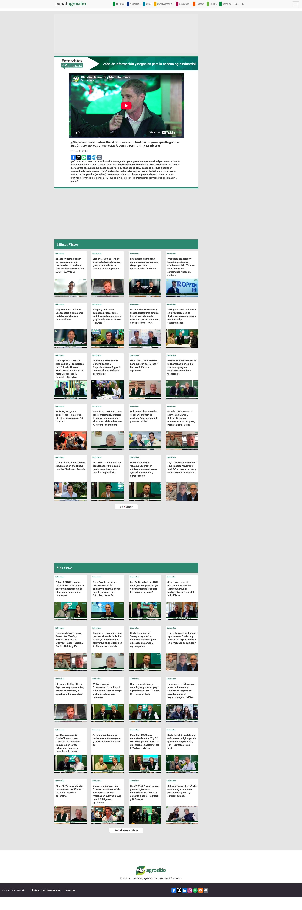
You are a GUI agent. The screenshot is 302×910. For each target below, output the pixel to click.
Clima (149, 4)
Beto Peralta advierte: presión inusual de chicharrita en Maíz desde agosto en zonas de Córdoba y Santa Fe (106, 589)
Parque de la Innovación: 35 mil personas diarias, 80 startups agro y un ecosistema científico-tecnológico (182, 367)
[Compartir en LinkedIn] (89, 157)
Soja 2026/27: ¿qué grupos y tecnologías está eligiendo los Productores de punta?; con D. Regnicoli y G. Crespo (144, 793)
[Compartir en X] (78, 157)
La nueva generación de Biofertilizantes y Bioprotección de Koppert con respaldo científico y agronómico (106, 367)
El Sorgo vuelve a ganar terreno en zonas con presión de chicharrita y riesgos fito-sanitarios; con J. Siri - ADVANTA (70, 265)
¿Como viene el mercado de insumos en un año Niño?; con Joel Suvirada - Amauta (70, 466)
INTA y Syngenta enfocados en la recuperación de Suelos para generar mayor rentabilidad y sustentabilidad (181, 316)
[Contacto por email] (206, 890)
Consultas (70, 890)
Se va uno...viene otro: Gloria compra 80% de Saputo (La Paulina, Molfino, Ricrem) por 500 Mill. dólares (180, 589)
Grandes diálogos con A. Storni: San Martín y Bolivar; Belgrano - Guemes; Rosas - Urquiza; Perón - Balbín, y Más (181, 418)
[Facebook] (173, 890)
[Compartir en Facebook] (73, 157)
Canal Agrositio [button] (164, 4)
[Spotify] (195, 890)
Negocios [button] (134, 4)
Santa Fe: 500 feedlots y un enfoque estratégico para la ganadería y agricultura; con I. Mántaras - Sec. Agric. (181, 742)
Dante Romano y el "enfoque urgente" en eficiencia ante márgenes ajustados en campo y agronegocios (143, 469)
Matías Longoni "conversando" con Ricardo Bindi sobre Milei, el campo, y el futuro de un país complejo (107, 691)
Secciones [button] (184, 4)
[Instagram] (189, 890)
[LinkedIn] (184, 890)
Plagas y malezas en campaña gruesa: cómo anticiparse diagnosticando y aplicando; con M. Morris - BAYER (107, 316)
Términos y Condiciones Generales (46, 890)
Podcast (200, 4)
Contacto (227, 4)
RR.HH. (213, 4)
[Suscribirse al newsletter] (200, 890)
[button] (237, 4)
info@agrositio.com (147, 878)
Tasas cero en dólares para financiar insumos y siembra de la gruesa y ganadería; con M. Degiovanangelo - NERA (181, 691)
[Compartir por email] (99, 157)
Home (121, 4)
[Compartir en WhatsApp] (83, 157)
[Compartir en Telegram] (94, 157)
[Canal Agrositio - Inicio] (71, 4)
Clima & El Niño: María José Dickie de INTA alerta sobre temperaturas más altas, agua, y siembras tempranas (70, 589)
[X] (179, 890)
